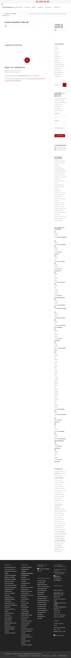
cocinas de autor (58, 484)
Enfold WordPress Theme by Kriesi (32, 653)
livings (60, 525)
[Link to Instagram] (57, 1)
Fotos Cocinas (8, 617)
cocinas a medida (59, 482)
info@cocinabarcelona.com (61, 607)
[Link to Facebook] (51, 1)
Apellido (57, 120)
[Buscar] (11, 15)
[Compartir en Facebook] (8, 50)
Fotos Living (8, 621)
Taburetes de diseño (10, 585)
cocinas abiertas (58, 480)
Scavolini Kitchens (42, 596)
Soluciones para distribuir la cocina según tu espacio (59, 204)
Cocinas (56, 48)
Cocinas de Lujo (25, 623)
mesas (63, 525)
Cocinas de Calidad (26, 645)
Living (56, 54)
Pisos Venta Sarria (10, 627)
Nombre (57, 113)
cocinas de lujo (58, 490)
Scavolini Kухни (41, 608)
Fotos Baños (8, 619)
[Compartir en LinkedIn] (35, 50)
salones (61, 538)
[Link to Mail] (68, 1)
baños (57, 473)
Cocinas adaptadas (26, 631)
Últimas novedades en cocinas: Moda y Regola (59, 163)
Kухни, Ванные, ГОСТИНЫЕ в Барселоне (41, 592)
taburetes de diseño (59, 548)
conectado (20, 76)
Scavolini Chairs (41, 602)
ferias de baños (58, 517)
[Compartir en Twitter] (15, 50)
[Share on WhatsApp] (21, 50)
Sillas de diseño (9, 583)
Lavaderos (57, 52)
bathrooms (62, 471)
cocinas (58, 477)
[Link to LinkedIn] (65, 1)
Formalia (57, 521)
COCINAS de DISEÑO (10, 575)
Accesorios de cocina (10, 587)
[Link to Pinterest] (62, 1)
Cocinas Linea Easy (26, 621)
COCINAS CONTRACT (26, 567)
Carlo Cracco (58, 475)
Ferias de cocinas (59, 519)
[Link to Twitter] (54, 1)
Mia (55, 527)
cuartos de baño (59, 494)
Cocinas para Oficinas (27, 629)
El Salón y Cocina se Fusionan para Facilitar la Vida (60, 218)
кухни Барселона (42, 610)
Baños (56, 46)
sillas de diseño (60, 543)
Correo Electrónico (59, 128)
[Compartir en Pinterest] (28, 50)
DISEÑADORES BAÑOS (27, 573)
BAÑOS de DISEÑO (10, 577)
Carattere (63, 473)
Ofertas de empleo (10, 633)
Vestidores (57, 76)
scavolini (59, 540)
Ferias (56, 50)
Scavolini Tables (41, 604)
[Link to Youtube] (60, 1)
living (56, 525)
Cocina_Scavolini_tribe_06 (16, 22)
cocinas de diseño (59, 488)
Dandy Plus (57, 496)
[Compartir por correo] (41, 50)
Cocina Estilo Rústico (26, 615)
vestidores (62, 549)
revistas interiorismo (60, 535)
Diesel (62, 496)
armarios (56, 471)
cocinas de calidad (58, 486)
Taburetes (58, 545)
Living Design (41, 582)
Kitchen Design (41, 580)
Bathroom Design (42, 584)
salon (56, 538)
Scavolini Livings (41, 598)
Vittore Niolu (57, 551)
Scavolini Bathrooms (43, 600)
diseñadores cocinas (58, 506)
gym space (62, 523)
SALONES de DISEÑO (10, 579)
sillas (55, 543)
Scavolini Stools (41, 606)
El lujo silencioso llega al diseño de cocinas (59, 187)
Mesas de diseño (9, 581)
